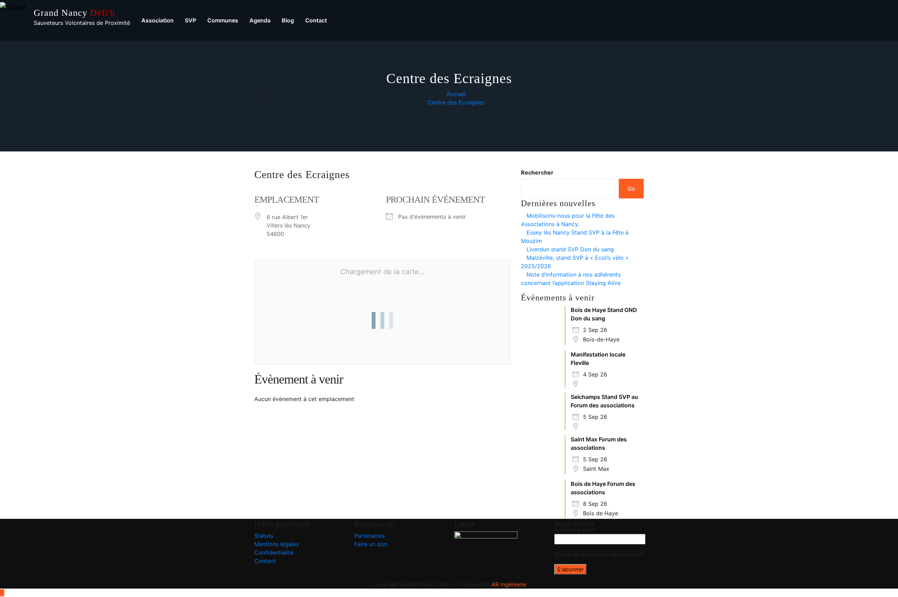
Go (631, 188)
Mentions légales (276, 544)
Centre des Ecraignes (456, 102)
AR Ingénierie (508, 584)
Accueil (456, 93)
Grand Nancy (74, 13)
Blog (288, 20)
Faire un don (370, 544)
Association (157, 20)
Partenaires (369, 535)
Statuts (263, 535)
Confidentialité (273, 552)
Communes (222, 20)
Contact (316, 20)
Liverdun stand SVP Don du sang (570, 249)
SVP (190, 20)
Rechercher (537, 172)
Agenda (259, 20)
